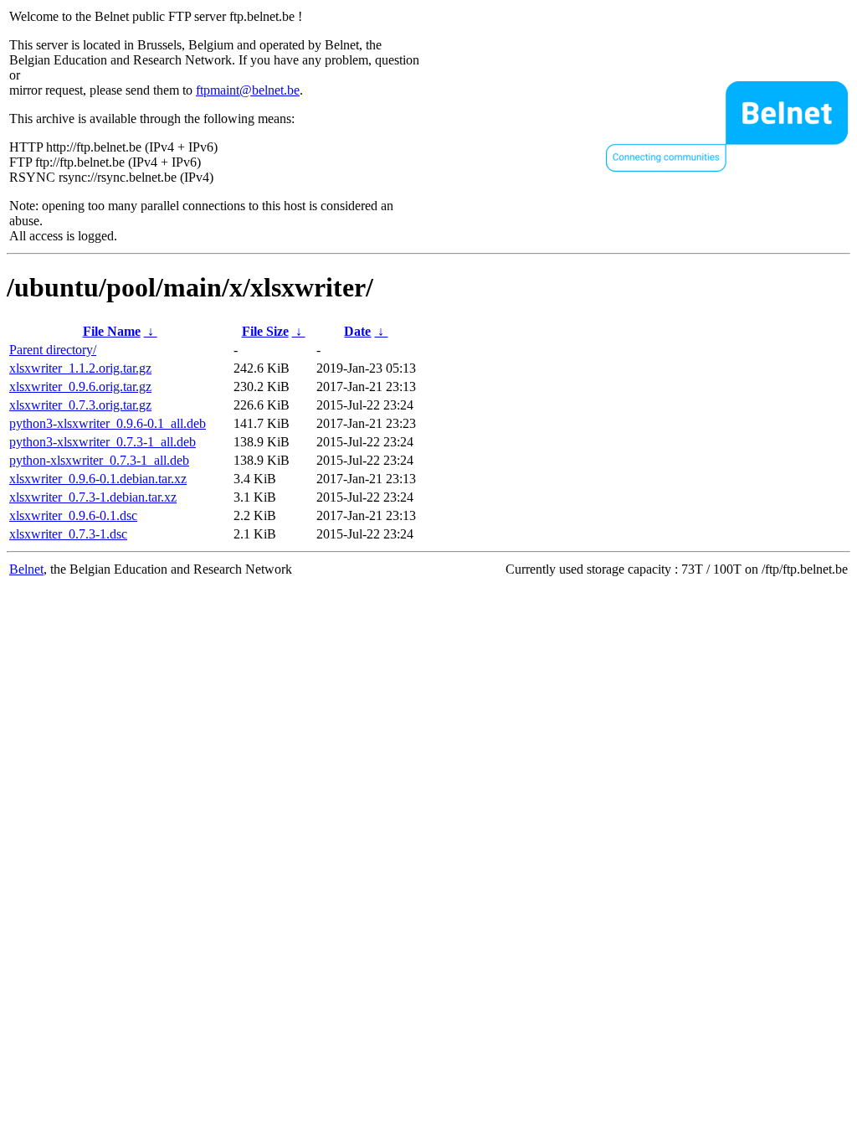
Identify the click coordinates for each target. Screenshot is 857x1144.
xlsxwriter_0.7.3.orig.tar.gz (80, 405)
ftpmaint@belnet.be (248, 90)
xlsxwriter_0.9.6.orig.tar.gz (80, 386)
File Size (265, 331)
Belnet (26, 569)
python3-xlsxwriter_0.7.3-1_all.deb (102, 442)
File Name (112, 331)
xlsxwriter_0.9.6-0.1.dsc (73, 515)
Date (357, 331)
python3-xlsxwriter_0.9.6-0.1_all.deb (107, 423)
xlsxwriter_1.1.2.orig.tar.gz (80, 368)
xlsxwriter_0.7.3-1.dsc (68, 534)
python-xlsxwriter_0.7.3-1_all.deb (99, 460)
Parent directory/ (52, 350)
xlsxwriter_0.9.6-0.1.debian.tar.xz (98, 479)
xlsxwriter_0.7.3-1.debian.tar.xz (93, 497)
